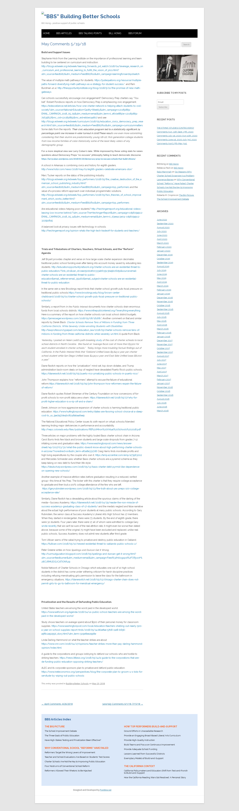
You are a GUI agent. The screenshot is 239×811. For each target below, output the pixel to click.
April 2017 (162, 371)
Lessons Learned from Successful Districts (144, 754)
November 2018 (165, 301)
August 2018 (163, 313)
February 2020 (164, 247)
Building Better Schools (77, 683)
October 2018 (163, 305)
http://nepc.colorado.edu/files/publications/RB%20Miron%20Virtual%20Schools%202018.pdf (91, 429)
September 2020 (165, 223)
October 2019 (163, 258)
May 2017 (161, 368)
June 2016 (162, 407)
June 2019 (162, 274)
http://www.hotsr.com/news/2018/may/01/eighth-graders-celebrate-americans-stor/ (86, 169)
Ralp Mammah (164, 172)
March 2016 (163, 410)
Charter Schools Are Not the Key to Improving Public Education (75, 761)
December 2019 (165, 255)
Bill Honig (115, 33)
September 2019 (165, 262)
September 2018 (165, 309)
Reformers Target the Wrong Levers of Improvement (70, 752)
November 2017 (165, 344)
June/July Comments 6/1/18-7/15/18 (122, 703)
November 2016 (165, 387)
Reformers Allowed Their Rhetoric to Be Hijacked (68, 770)
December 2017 (165, 340)
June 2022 (162, 219)
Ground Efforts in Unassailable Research (143, 731)
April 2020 (162, 239)
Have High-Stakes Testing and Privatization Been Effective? (73, 740)
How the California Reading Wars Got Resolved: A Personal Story (155, 777)
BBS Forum (134, 33)
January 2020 (163, 251)
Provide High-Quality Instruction (139, 740)
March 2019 (162, 286)
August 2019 (163, 266)
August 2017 (163, 356)
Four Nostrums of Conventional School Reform (67, 766)
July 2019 (161, 270)
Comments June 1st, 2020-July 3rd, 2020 (177, 139)
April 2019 (162, 282)
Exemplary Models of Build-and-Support (143, 758)
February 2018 (164, 333)
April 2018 (162, 325)
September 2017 (165, 352)
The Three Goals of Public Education (62, 735)
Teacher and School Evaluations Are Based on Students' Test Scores (77, 757)
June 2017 (162, 364)
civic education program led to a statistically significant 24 (108, 129)
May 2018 (161, 321)
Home (46, 33)
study (99, 340)
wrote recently (49, 526)
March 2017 (162, 375)
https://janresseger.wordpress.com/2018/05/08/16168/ (71, 318)
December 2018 (165, 297)
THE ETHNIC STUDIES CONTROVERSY (175, 128)
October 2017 (163, 348)
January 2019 (163, 294)
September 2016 (165, 395)
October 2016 (163, 391)
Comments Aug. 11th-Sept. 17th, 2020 (175, 132)
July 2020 (162, 231)
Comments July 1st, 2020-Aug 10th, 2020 (177, 135)
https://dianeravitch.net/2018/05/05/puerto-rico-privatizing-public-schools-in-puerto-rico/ (89, 373)
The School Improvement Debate (61, 731)
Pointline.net (105, 790)
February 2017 (164, 379)
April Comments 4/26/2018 (57, 703)
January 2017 (163, 383)
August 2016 (163, 399)
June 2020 (162, 235)
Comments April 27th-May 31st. (172, 143)
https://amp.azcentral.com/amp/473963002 (118, 455)
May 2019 (161, 278)
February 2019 (164, 290)
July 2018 (161, 317)
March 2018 (163, 329)
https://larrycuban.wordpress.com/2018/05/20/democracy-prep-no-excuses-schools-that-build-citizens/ (88, 159)
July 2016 (161, 403)
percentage (47, 133)
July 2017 (161, 360)
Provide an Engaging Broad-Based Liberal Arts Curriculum (152, 735)
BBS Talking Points (90, 33)
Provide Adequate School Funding (140, 749)
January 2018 (163, 336)
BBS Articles (64, 33)
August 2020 (163, 227)
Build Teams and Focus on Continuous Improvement (149, 744)
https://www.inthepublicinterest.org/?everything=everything (109, 310)
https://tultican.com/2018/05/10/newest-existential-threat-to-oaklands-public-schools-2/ (89, 544)
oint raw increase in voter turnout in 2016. (77, 133)
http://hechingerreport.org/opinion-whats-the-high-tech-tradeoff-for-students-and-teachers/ (90, 230)
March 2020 (163, 243)
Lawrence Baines (165, 179)
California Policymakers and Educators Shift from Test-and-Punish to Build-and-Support (156, 771)
